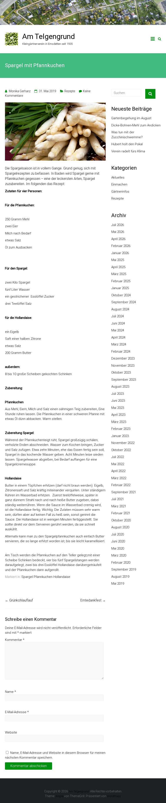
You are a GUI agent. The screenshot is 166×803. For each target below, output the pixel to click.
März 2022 (118, 478)
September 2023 (123, 380)
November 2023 (122, 366)
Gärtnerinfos (120, 191)
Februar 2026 (120, 246)
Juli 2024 (117, 316)
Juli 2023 (117, 394)
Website (11, 732)
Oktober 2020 (121, 520)
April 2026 (118, 239)
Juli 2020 (117, 534)
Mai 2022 (117, 464)
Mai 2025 (117, 260)
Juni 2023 (118, 401)
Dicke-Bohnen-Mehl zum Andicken (136, 125)
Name (10, 692)
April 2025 (118, 267)
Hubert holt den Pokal (127, 144)
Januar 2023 (120, 436)
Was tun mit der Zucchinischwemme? (127, 134)
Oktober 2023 (121, 372)
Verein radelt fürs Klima (128, 151)
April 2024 (118, 337)
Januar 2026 (120, 253)
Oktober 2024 (121, 295)
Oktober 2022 (121, 450)
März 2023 (118, 422)
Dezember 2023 (123, 358)
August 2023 (120, 387)
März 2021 (118, 506)
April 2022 (118, 471)
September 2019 (123, 569)
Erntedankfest (93, 600)
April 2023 (118, 415)
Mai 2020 (117, 548)
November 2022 (122, 443)
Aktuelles (117, 177)
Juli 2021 (117, 499)
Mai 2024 (117, 330)
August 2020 (120, 527)
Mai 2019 (117, 583)
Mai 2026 (117, 232)
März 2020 (118, 555)
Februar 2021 (120, 513)
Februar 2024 (120, 351)
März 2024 (118, 344)
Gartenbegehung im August (131, 118)
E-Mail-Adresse (17, 712)
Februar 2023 (120, 429)
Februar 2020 (120, 562)
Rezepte (69, 91)
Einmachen (119, 184)
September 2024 (123, 302)
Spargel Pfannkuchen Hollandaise (45, 577)
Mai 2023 (117, 408)
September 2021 (123, 492)
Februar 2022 (120, 485)
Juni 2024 (118, 323)
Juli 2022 (117, 457)
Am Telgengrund (48, 36)
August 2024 (120, 309)
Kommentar (14, 640)
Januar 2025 (120, 288)
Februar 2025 (120, 281)
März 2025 (118, 274)
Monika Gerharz (19, 91)
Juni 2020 (118, 541)
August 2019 (120, 577)
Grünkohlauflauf (19, 600)
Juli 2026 (117, 225)
